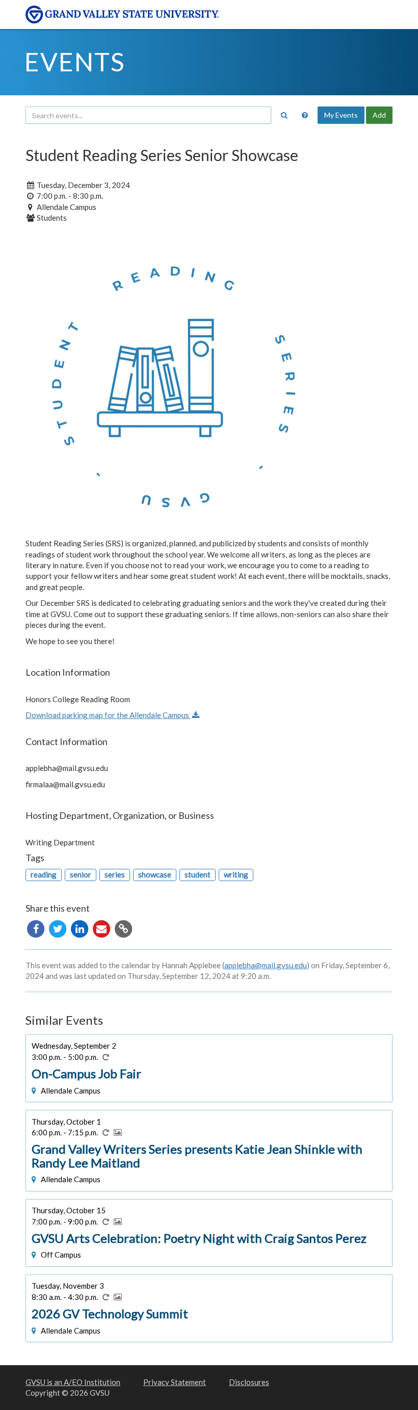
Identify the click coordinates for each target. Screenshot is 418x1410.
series (114, 874)
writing (236, 874)
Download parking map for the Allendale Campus (108, 715)
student (198, 874)
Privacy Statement (174, 1382)
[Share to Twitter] (58, 927)
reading (44, 874)
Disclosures (249, 1382)
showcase (154, 874)
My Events (341, 115)
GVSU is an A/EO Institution (72, 1382)
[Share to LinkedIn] (80, 927)
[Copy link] (123, 927)
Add (379, 115)
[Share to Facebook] (36, 927)
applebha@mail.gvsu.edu (265, 965)
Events (74, 61)
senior (80, 874)
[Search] (284, 115)
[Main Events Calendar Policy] (305, 115)
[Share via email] (102, 927)
